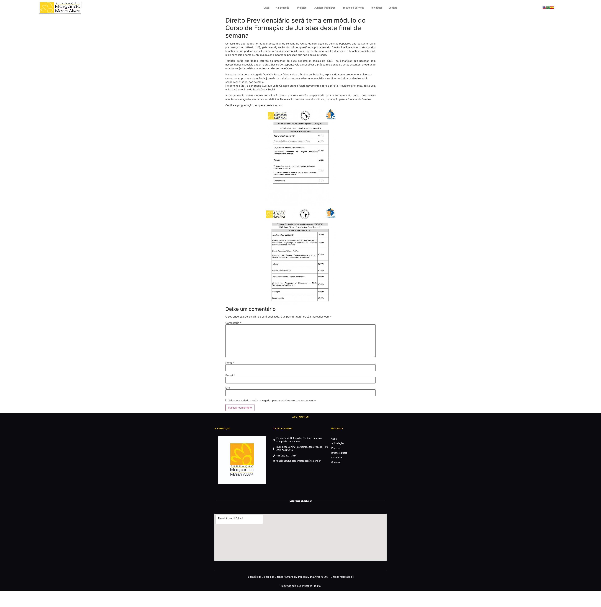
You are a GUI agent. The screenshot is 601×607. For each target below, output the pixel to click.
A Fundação (282, 7)
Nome (229, 362)
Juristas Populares (324, 7)
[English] (544, 8)
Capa (267, 7)
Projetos (301, 7)
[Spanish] (552, 8)
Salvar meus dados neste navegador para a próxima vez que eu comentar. (272, 400)
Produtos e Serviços (353, 7)
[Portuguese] (548, 8)
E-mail (230, 375)
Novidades (376, 7)
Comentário (233, 323)
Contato (393, 7)
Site (227, 388)
